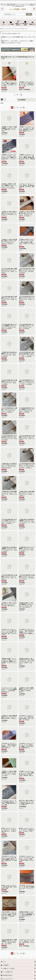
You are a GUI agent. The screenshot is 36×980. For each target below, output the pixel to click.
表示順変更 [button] (22, 99)
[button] (2, 9)
